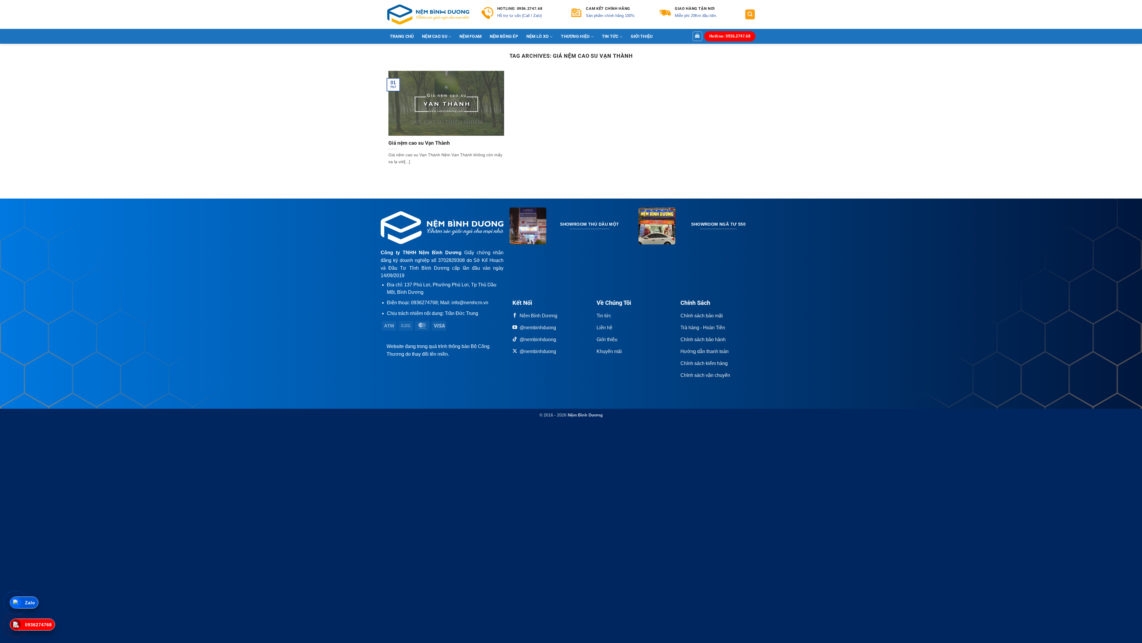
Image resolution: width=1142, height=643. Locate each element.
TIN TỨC (610, 36)
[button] (750, 14)
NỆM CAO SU (434, 36)
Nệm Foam (470, 36)
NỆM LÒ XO (537, 36)
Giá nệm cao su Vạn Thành (419, 143)
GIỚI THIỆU (642, 36)
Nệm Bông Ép (504, 36)
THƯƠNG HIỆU (575, 36)
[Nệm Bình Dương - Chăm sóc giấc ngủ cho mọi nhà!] (428, 14)
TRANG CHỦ (402, 36)
